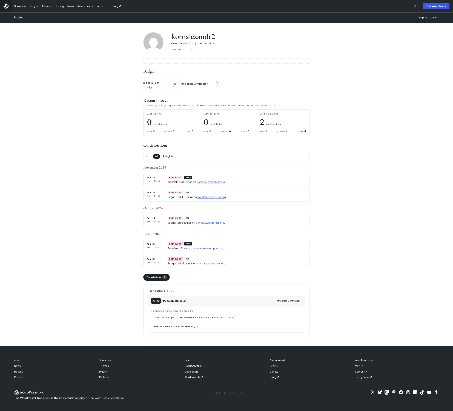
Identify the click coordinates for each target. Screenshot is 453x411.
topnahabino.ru (180, 49)
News (17, 365)
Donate (275, 371)
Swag (274, 377)
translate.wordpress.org (211, 181)
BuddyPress (363, 377)
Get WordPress (436, 6)
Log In (434, 17)
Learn (188, 360)
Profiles (18, 17)
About (17, 360)
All (156, 156)
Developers (191, 371)
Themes (104, 365)
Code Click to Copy (163, 317)
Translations (155, 277)
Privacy (18, 377)
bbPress (361, 371)
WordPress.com (365, 360)
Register (423, 17)
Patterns (104, 377)
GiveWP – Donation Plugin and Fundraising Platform (206, 317)
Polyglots (168, 156)
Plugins (103, 371)
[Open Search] (415, 6)
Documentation (193, 365)
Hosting (18, 371)
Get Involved (277, 360)
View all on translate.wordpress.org (174, 326)
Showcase (105, 360)
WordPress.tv (194, 377)
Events (274, 365)
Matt (359, 365)
